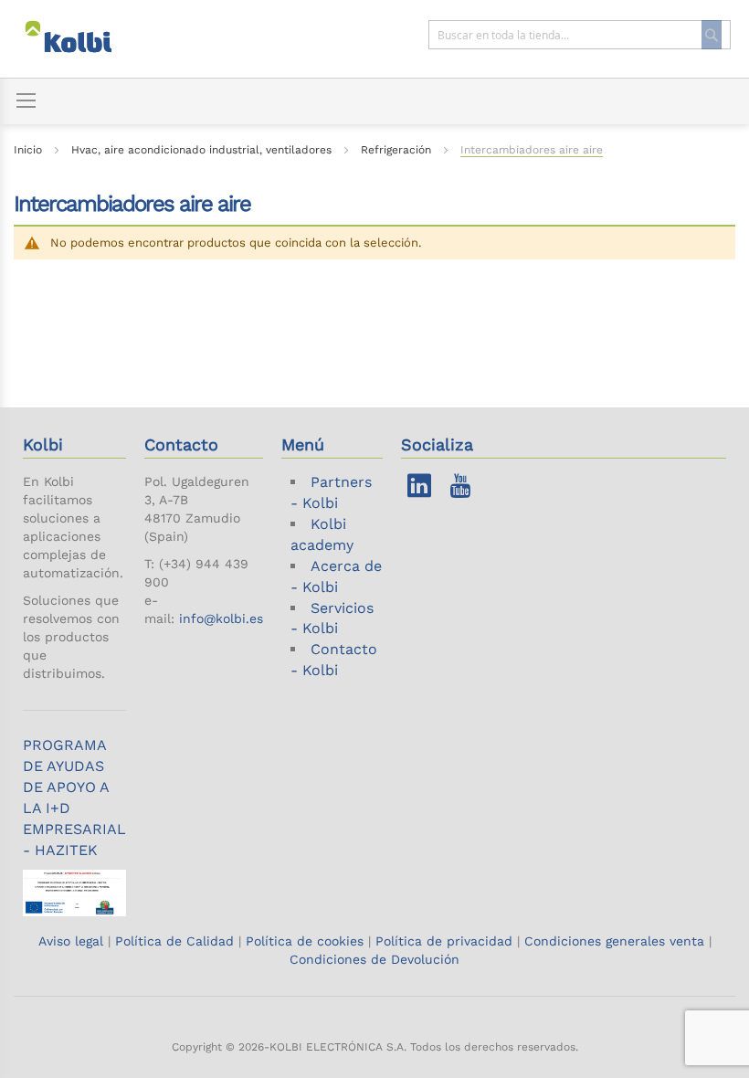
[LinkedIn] (419, 490)
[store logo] (85, 39)
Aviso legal (73, 941)
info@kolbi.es (221, 618)
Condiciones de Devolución (374, 959)
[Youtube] (460, 490)
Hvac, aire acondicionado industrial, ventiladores (203, 149)
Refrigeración (398, 149)
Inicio (30, 149)
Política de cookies (305, 941)
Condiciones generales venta (614, 941)
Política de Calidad (174, 941)
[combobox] (580, 34)
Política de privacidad (443, 941)
